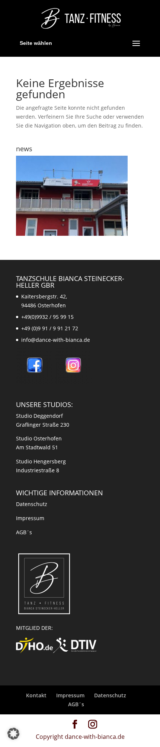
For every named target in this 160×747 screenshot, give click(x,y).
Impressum (30, 518)
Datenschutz (31, 504)
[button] (13, 733)
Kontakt (36, 695)
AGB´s (24, 532)
